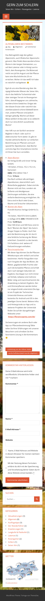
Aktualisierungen (15, 516)
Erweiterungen (14, 529)
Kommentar (11, 383)
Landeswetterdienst (12, 583)
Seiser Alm (12, 545)
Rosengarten (13, 539)
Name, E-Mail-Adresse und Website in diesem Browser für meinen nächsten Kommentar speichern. (22, 453)
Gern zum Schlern (22, 4)
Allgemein (19, 47)
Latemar (11, 535)
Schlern (11, 542)
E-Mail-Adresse (12, 429)
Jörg (9, 47)
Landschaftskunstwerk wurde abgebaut (22, 353)
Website (9, 440)
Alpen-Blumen (13, 158)
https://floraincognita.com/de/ (21, 317)
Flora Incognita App (16, 249)
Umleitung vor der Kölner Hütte (19, 349)
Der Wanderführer (16, 526)
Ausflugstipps (13, 522)
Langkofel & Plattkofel (17, 532)
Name (8, 419)
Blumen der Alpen (15, 206)
